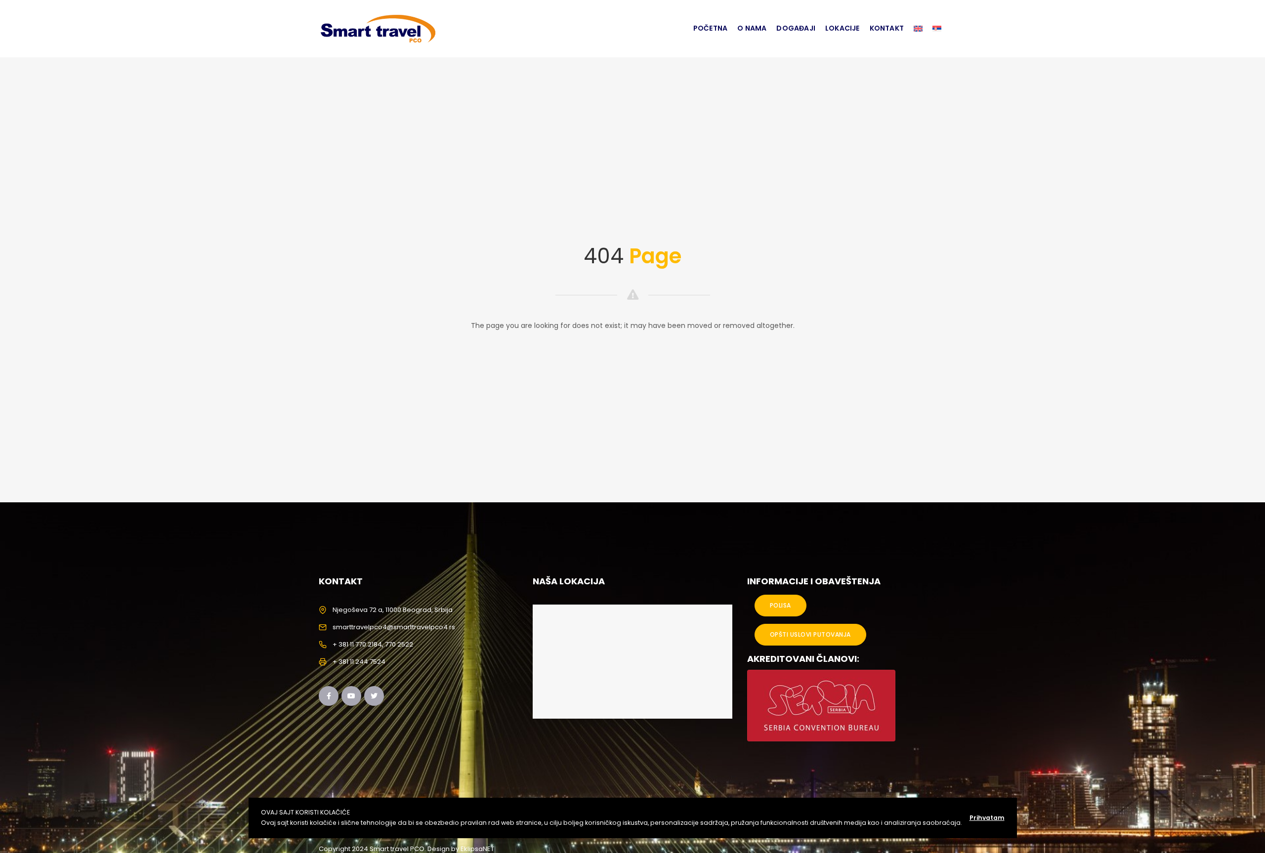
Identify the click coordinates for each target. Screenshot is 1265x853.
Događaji (795, 28)
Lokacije (842, 28)
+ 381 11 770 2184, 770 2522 (373, 644)
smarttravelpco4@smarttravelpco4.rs (394, 627)
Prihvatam (987, 817)
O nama (751, 28)
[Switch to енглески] (918, 29)
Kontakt (887, 28)
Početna (710, 28)
